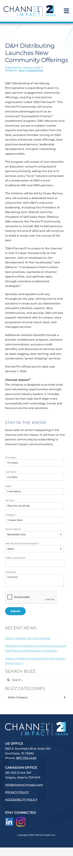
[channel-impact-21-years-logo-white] (36, 723)
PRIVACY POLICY (17, 792)
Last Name (11, 472)
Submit (15, 611)
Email (8, 486)
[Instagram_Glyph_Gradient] (20, 818)
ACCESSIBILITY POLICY (21, 799)
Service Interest (13, 529)
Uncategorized (34, 70)
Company (10, 515)
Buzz (22, 70)
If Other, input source (15, 558)
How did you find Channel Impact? (22, 543)
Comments (10, 572)
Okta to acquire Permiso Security (27, 638)
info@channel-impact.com (24, 784)
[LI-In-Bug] (9, 819)
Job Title (10, 500)
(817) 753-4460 (26, 758)
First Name (11, 457)
